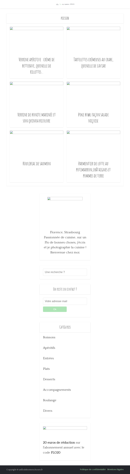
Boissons (49, 337)
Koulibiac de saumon (37, 163)
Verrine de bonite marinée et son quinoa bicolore (36, 118)
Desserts (49, 379)
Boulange (49, 400)
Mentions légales (115, 469)
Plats (46, 369)
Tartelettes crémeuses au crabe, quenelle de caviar (93, 63)
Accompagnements (57, 390)
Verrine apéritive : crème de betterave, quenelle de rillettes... (37, 66)
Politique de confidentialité (93, 469)
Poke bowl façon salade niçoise (93, 118)
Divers (47, 411)
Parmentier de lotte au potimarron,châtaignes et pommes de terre (93, 170)
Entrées (48, 358)
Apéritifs (49, 348)
